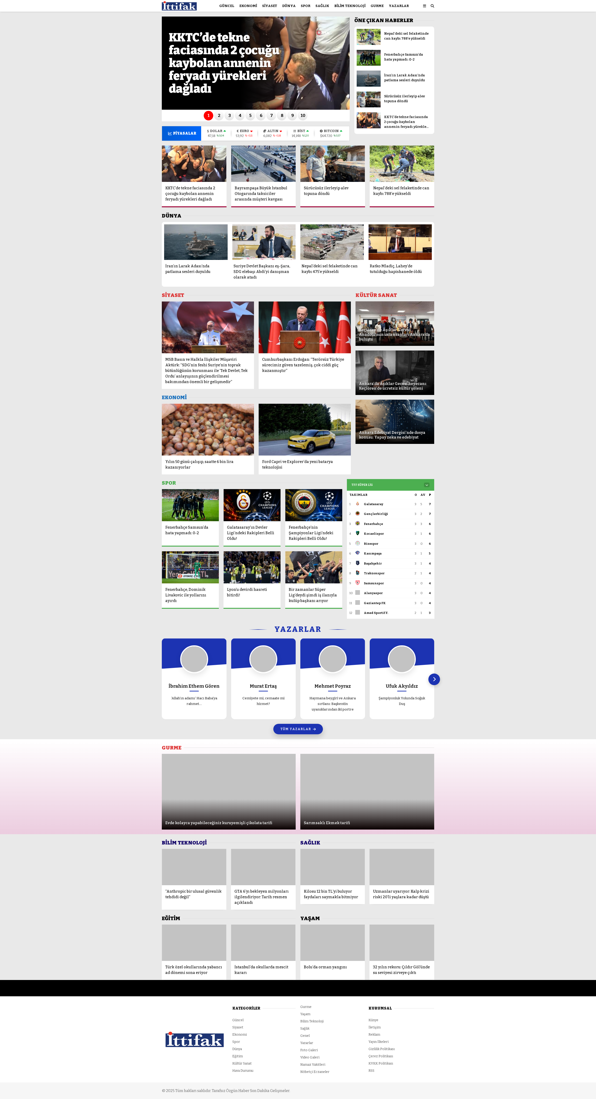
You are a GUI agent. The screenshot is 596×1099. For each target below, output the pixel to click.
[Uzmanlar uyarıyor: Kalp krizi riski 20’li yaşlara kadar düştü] (401, 867)
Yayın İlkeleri (379, 1042)
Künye (373, 1020)
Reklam (374, 1035)
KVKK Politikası (381, 1063)
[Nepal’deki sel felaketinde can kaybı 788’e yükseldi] (369, 44)
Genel (305, 1036)
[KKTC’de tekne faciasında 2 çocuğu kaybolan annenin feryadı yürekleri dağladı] (369, 127)
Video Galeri (309, 1057)
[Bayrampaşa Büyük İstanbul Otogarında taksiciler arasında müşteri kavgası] (263, 164)
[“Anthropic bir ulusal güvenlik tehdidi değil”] (194, 867)
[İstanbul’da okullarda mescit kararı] (263, 943)
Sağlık (322, 6)
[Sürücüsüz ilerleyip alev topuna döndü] (369, 106)
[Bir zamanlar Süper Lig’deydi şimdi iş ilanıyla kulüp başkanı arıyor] (313, 567)
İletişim (375, 1027)
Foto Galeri (309, 1050)
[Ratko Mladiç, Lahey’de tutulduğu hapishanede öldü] (400, 242)
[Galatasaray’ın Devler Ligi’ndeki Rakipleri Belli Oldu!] (252, 505)
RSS (371, 1071)
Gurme (377, 6)
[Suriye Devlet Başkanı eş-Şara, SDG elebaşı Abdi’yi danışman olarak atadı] (264, 242)
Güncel (226, 6)
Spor (305, 6)
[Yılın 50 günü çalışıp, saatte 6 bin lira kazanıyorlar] (208, 430)
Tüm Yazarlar (295, 729)
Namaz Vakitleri (312, 1065)
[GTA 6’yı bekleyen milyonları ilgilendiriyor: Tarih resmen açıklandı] (263, 867)
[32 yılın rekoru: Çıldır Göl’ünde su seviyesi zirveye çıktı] (401, 943)
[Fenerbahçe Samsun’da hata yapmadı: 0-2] (369, 65)
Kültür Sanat (242, 1063)
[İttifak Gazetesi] (179, 8)
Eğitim (237, 1056)
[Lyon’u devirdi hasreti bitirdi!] (252, 567)
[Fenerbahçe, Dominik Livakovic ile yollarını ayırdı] (190, 567)
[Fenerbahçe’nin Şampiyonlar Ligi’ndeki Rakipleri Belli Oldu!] (313, 505)
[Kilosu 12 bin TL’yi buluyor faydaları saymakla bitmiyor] (332, 867)
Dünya (289, 6)
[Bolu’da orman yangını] (332, 943)
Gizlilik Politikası (382, 1049)
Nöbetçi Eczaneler (314, 1072)
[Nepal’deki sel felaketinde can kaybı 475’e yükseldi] (332, 242)
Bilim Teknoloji (350, 6)
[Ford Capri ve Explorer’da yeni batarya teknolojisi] (305, 430)
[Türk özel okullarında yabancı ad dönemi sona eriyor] (194, 943)
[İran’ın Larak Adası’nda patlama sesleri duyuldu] (369, 86)
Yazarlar (399, 6)
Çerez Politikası (381, 1056)
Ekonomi (248, 6)
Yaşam (305, 1014)
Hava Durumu (242, 1071)
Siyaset (269, 6)
